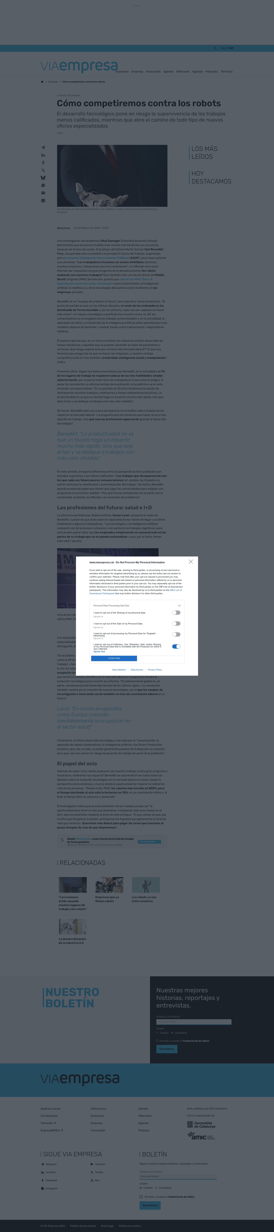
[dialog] (137, 616)
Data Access (137, 669)
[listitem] (137, 605)
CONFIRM (114, 658)
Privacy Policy (155, 669)
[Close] (192, 563)
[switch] (176, 612)
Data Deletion (119, 669)
